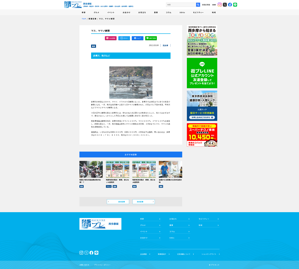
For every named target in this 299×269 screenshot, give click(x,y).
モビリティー (198, 12)
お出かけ (126, 12)
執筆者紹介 (162, 254)
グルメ (96, 12)
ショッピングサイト (209, 254)
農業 (156, 12)
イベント (111, 12)
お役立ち (142, 12)
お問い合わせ (84, 265)
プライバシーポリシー (102, 265)
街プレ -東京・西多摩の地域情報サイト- (73, 4)
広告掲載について (183, 254)
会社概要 (143, 254)
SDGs (182, 12)
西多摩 (165, 45)
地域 (214, 12)
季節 (84, 12)
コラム (168, 12)
